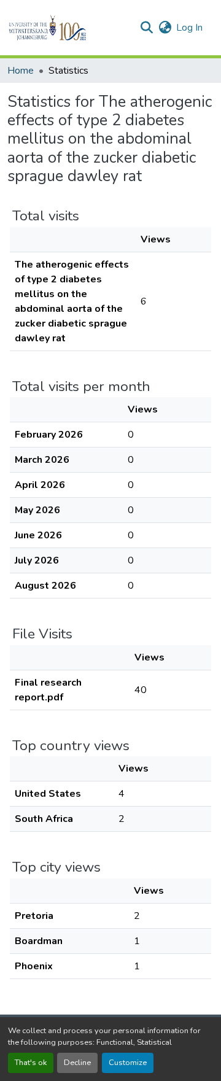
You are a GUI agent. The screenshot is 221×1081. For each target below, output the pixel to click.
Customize (128, 1062)
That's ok (31, 1062)
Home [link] (20, 70)
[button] (68, 27)
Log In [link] (189, 27)
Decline (77, 1062)
